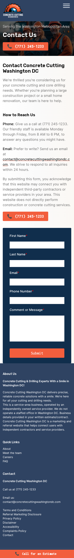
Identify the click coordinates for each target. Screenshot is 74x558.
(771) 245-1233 (29, 46)
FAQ (5, 461)
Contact (8, 535)
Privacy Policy (12, 518)
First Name (18, 236)
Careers (8, 457)
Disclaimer (9, 522)
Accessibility (11, 526)
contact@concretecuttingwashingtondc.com (32, 502)
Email (13, 273)
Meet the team (12, 453)
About (7, 448)
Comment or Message (26, 310)
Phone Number (21, 291)
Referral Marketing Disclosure (22, 514)
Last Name (17, 254)
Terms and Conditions (17, 510)
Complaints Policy (14, 531)
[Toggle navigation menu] (66, 6)
